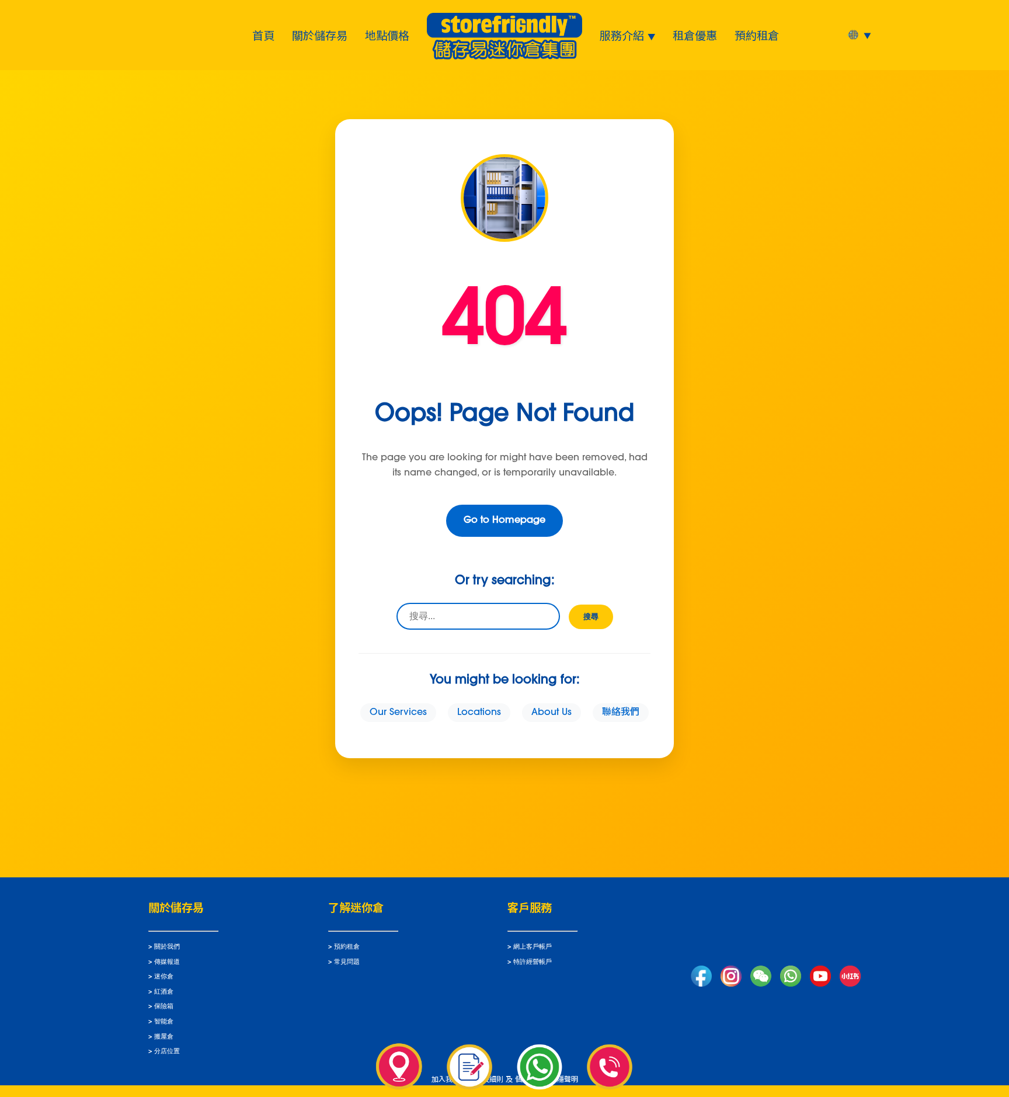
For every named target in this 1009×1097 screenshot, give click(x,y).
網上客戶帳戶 (532, 947)
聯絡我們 (620, 712)
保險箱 (163, 1007)
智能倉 (163, 1022)
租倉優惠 (695, 35)
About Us (551, 712)
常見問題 (347, 962)
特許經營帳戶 (532, 962)
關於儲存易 (319, 35)
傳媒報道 (167, 962)
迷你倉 (163, 977)
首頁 (263, 35)
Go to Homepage (504, 520)
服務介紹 (622, 35)
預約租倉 (757, 35)
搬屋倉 (163, 1037)
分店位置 (167, 1052)
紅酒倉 (163, 992)
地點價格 (387, 35)
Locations (479, 712)
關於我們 (167, 947)
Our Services (398, 712)
